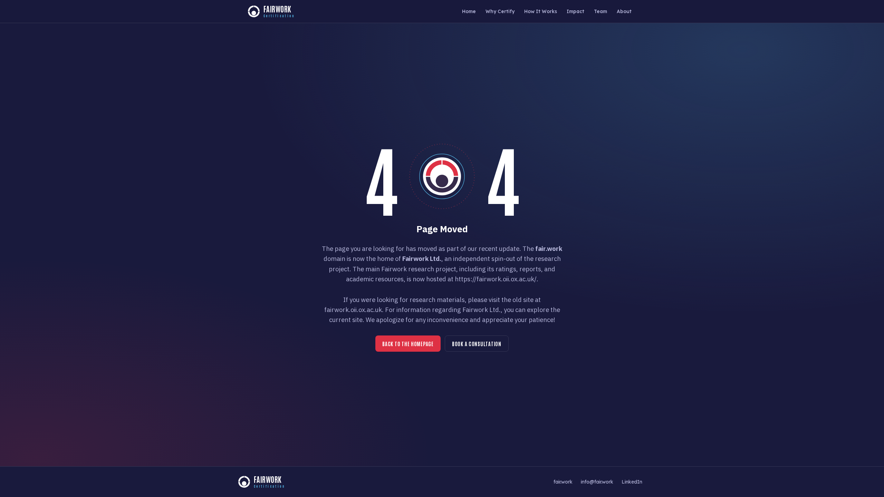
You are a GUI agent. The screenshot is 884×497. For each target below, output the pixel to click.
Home (469, 11)
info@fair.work (597, 482)
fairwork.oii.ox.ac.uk (353, 309)
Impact (575, 11)
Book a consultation (476, 343)
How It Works (540, 11)
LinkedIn (632, 482)
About (624, 11)
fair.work (563, 482)
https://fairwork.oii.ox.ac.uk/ (496, 279)
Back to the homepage (408, 343)
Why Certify (500, 11)
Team (600, 11)
